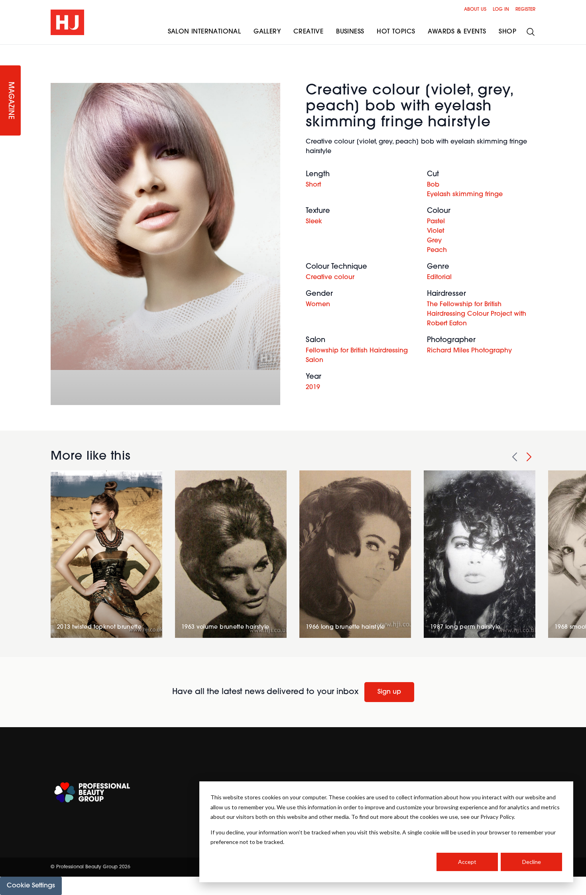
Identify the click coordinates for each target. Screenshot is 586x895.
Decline (531, 861)
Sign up (389, 692)
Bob (433, 185)
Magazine (10, 101)
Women (318, 304)
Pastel (436, 221)
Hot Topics (396, 32)
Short (313, 185)
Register (525, 9)
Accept (467, 861)
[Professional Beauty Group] (92, 792)
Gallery (267, 32)
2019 (313, 387)
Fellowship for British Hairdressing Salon (357, 356)
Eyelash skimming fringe (465, 194)
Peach (437, 250)
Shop (507, 32)
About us (475, 9)
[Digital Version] (6, 49)
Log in (501, 9)
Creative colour (330, 277)
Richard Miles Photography (469, 351)
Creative (308, 32)
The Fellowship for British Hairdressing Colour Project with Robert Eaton (476, 314)
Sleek (314, 221)
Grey (434, 241)
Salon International (204, 32)
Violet (435, 231)
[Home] (67, 22)
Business (350, 32)
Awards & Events (457, 32)
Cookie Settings (31, 886)
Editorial (439, 277)
